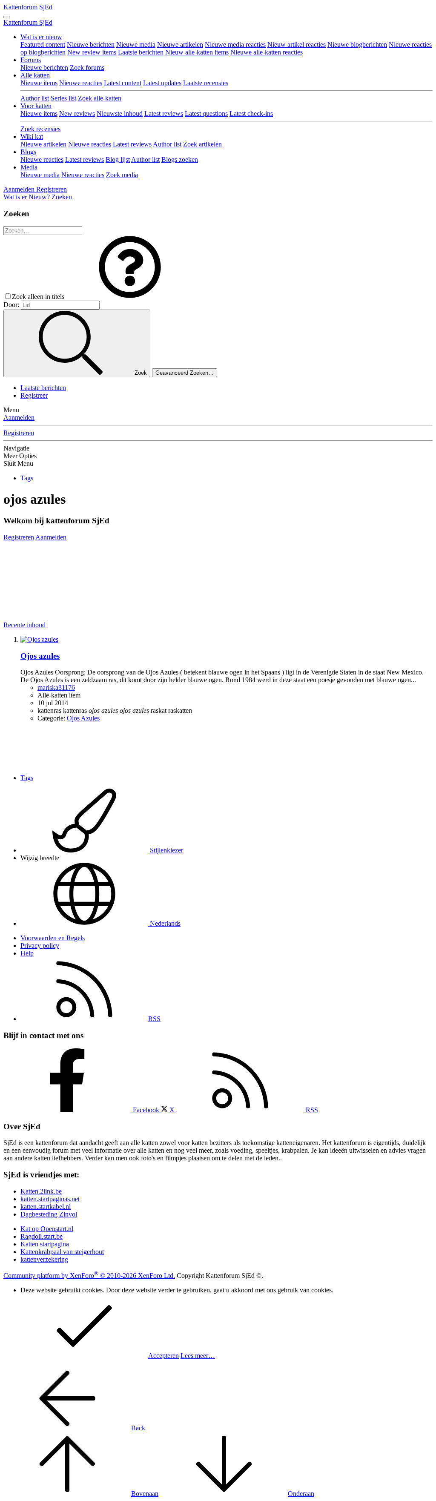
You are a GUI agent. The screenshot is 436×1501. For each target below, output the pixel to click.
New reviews (77, 113)
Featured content (42, 44)
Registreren (18, 432)
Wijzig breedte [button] (39, 857)
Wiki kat (31, 136)
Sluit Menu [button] (18, 463)
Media (28, 167)
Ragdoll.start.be (41, 1236)
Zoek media (122, 174)
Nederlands (164, 923)
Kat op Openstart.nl (46, 1228)
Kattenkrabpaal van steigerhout (62, 1251)
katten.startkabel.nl (45, 1206)
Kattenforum (27, 7)
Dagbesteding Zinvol (48, 1214)
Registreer (34, 395)
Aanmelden (18, 417)
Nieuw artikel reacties (296, 44)
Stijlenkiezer (165, 850)
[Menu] (6, 17)
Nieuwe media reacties (235, 44)
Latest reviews (163, 113)
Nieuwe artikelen (180, 44)
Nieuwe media (135, 44)
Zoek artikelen (202, 144)
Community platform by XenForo (89, 1275)
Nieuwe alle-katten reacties (266, 52)
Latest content (122, 82)
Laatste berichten (141, 52)
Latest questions (206, 113)
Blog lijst (118, 159)
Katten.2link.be (41, 1191)
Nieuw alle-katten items (197, 52)
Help (27, 953)
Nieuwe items (38, 82)
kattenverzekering (44, 1259)
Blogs (28, 151)
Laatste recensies (205, 82)
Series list (63, 98)
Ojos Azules (83, 718)
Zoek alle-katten (99, 98)
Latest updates (162, 82)
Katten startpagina (44, 1244)
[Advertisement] (158, 560)
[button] (130, 296)
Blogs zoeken (179, 159)
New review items (91, 52)
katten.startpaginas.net (50, 1199)
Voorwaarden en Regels (52, 937)
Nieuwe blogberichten (357, 44)
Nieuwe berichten (91, 44)
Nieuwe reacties (80, 82)
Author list (34, 98)
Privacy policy (39, 945)
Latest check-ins (251, 113)
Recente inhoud (24, 625)
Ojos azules (40, 655)
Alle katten (35, 75)
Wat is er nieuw (41, 36)
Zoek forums (87, 67)
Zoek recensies (40, 128)
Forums (30, 59)
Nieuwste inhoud (120, 113)
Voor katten (36, 105)
